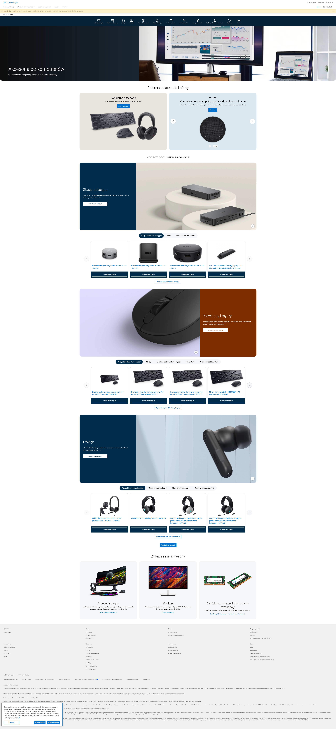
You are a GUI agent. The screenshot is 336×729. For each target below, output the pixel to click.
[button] (312, 2)
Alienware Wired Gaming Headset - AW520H (148, 518)
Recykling (88, 663)
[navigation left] (92, 235)
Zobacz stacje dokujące (95, 203)
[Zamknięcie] (60, 704)
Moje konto (89, 632)
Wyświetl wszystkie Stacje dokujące (168, 282)
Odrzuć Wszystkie (40, 722)
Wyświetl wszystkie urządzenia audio (168, 537)
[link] (321, 2)
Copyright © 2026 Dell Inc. (11, 679)
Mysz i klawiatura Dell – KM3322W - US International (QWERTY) (224, 393)
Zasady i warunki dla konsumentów (44, 679)
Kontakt (252, 635)
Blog (251, 647)
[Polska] (4, 14)
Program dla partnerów (174, 653)
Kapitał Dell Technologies (92, 653)
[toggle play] (252, 226)
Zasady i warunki (26, 679)
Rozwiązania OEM (173, 650)
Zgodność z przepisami (133, 679)
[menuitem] (26, 7)
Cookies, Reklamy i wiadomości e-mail (112, 679)
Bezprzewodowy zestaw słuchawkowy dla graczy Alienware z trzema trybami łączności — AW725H (186, 520)
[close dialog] (334, 11)
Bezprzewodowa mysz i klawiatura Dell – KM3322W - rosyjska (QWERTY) (108, 393)
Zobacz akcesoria (123, 106)
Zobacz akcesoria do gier (107, 612)
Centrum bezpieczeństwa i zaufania (260, 656)
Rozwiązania (7, 653)
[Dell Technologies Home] (10, 2)
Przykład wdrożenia (91, 669)
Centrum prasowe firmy (92, 659)
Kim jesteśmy (89, 647)
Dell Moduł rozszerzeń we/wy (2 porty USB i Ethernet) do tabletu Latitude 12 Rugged (226, 267)
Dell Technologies (8, 675)
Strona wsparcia (172, 632)
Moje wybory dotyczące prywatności (85, 679)
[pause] (210, 146)
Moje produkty (90, 638)
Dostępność (146, 679)
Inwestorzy (89, 656)
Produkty (6, 650)
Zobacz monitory (167, 612)
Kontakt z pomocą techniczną (176, 635)
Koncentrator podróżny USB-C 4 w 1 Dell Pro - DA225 (148, 267)
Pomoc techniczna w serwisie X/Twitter (261, 638)
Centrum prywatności (256, 653)
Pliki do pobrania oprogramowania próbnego (262, 659)
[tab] (151, 235)
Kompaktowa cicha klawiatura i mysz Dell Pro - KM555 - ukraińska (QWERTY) (147, 393)
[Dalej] (249, 385)
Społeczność (253, 632)
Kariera (88, 650)
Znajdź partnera (212, 110)
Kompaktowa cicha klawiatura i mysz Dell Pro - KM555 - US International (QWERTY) (186, 393)
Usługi (5, 656)
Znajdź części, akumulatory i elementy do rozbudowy (226, 614)
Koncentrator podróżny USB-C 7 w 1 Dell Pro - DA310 (109, 267)
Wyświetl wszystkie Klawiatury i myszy (168, 408)
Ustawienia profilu (91, 635)
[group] (212, 121)
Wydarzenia (253, 650)
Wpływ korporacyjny (91, 666)
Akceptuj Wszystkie (53, 722)
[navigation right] (243, 235)
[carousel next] (252, 121)
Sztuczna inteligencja (9, 647)
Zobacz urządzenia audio (95, 456)
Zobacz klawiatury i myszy (215, 330)
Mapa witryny (7, 632)
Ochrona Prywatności (64, 679)
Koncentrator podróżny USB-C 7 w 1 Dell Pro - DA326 (187, 267)
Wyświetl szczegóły (109, 274)
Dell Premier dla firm (327, 7)
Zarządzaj (11, 722)
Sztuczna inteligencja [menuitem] (8, 7)
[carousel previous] (173, 121)
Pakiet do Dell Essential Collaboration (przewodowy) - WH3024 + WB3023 (106, 519)
